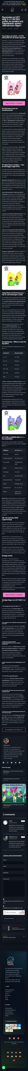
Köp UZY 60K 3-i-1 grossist (14, 103)
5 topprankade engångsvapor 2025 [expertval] (11, 778)
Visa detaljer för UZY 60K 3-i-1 (14, 729)
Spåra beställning (9, 990)
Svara (22, 821)
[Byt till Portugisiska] (14, 1060)
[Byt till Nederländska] (8, 1052)
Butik (6, 997)
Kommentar (6, 879)
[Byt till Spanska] (20, 1056)
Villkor (6, 1015)
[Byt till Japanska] (12, 1056)
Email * (5, 866)
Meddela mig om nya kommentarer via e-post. (13, 902)
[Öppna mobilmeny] (2, 9)
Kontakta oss (8, 991)
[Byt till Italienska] (8, 1056)
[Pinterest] (15, 762)
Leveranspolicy (9, 1012)
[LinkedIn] (11, 762)
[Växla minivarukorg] (25, 9)
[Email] (19, 762)
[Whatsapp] (3, 1067)
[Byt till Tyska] (16, 1052)
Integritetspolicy (9, 1013)
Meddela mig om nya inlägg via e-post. (13, 908)
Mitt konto (7, 995)
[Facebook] (3, 762)
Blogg (6, 999)
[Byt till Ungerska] (20, 1052)
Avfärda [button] (24, 4)
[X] (7, 762)
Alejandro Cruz (7, 745)
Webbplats (5, 872)
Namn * (5, 860)
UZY (6, 169)
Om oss (7, 993)
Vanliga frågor (8, 1008)
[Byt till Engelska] (12, 1052)
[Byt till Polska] (16, 1056)
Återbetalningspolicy (10, 1010)
